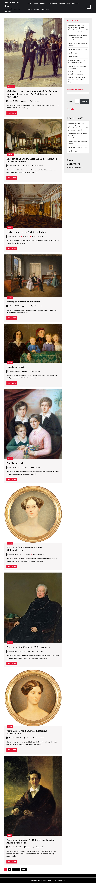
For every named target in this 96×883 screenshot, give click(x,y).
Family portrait (15, 367)
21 (18, 869)
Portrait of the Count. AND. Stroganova (28, 647)
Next (24, 869)
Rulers (30, 9)
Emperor (62, 4)
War (68, 4)
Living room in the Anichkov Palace (26, 232)
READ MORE (12, 113)
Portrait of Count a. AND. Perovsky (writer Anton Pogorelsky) (76, 80)
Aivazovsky (53, 4)
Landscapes (45, 9)
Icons (36, 9)
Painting (43, 4)
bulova (25, 101)
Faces (10, 297)
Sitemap (7, 875)
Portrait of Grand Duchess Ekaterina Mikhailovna (77, 73)
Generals (75, 4)
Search (69, 101)
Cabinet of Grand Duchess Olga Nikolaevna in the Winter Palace (77, 38)
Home (29, 4)
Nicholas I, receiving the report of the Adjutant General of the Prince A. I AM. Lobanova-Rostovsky (32, 94)
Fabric (36, 4)
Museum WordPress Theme (41, 880)
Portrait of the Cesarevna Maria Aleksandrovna (77, 61)
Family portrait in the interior (23, 301)
